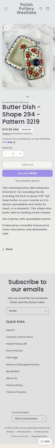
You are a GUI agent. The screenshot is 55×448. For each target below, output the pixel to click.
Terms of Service (16, 392)
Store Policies (14, 350)
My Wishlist (13, 371)
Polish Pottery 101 (16, 343)
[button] (6, 8)
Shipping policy (39, 436)
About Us (11, 378)
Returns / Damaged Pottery (22, 364)
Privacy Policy (14, 385)
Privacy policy (41, 431)
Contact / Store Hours (19, 336)
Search (10, 330)
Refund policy (24, 431)
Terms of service (19, 436)
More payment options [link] (27, 180)
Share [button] (9, 249)
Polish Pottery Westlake (25, 428)
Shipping (6, 134)
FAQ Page (12, 357)
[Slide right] (34, 96)
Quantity (7, 147)
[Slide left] (20, 96)
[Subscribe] (45, 311)
